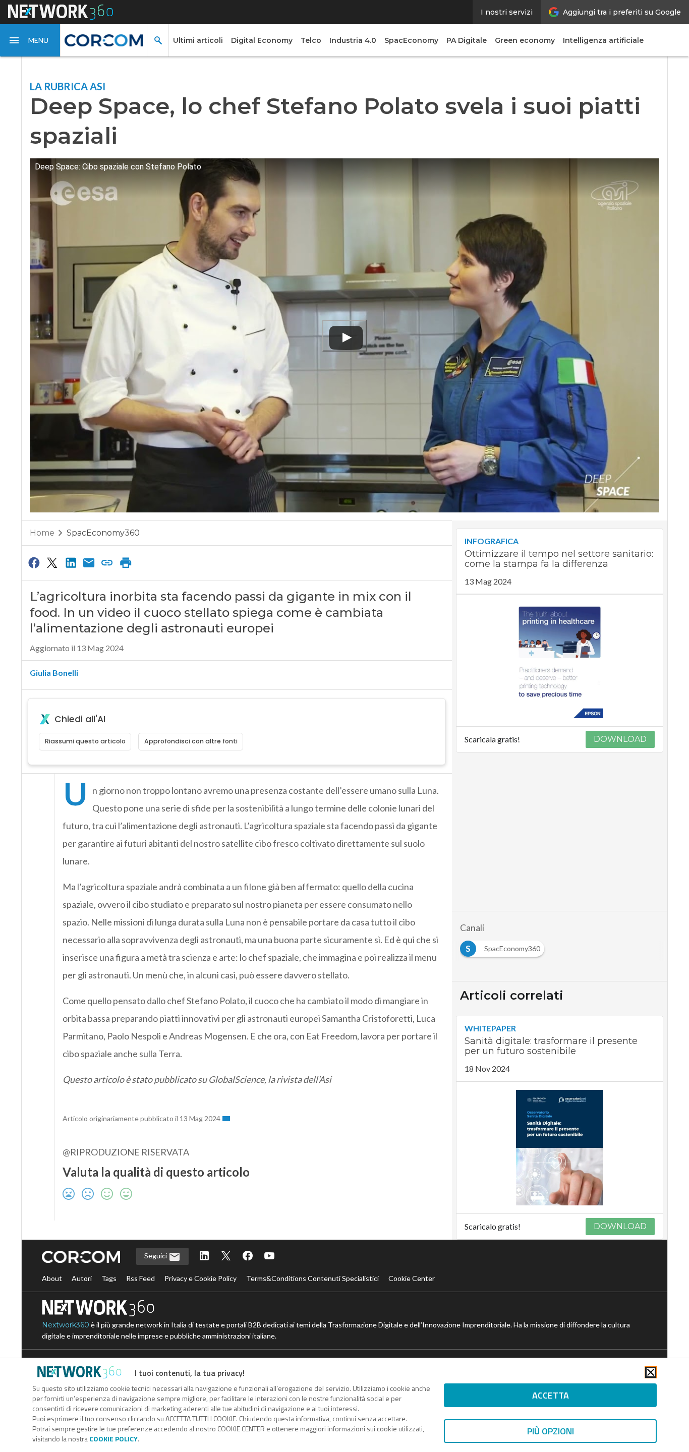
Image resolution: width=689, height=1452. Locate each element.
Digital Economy (262, 40)
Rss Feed (140, 1278)
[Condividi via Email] (89, 562)
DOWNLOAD (620, 739)
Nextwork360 (65, 1324)
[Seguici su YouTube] (269, 1256)
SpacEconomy (411, 40)
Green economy (525, 40)
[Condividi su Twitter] (52, 562)
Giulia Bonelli (54, 672)
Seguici (156, 1255)
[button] (30, 40)
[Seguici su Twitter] (226, 1256)
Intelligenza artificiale (603, 40)
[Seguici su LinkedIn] (204, 1256)
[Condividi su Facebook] (34, 562)
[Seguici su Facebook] (248, 1256)
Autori (82, 1278)
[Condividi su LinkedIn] (71, 562)
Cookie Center (411, 1278)
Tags (109, 1278)
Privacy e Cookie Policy (200, 1278)
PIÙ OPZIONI (550, 1431)
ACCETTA (550, 1395)
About (52, 1278)
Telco (311, 40)
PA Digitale (466, 40)
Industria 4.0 (352, 40)
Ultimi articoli (198, 40)
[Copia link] (107, 562)
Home (42, 533)
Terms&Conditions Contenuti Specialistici (312, 1278)
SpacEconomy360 (103, 533)
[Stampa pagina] (126, 562)
